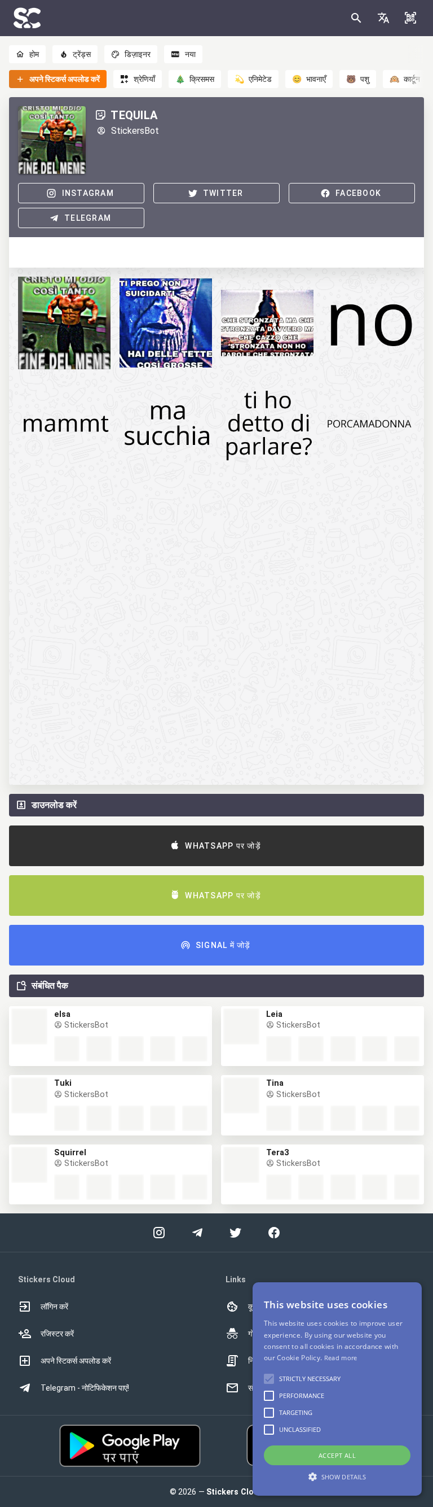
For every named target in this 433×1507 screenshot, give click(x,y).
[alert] (337, 1389)
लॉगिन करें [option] (54, 1306)
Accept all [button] (337, 1455)
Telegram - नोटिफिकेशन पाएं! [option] (85, 1387)
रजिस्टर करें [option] (57, 1333)
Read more (340, 1357)
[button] (383, 18)
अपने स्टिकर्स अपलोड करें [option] (76, 1360)
